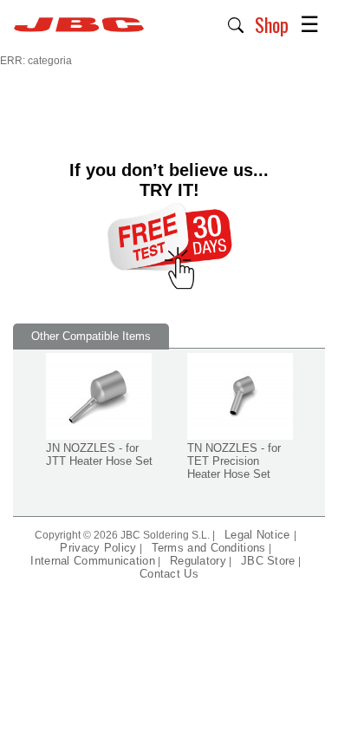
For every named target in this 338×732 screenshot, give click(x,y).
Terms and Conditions (209, 547)
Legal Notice (259, 534)
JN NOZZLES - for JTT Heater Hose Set (99, 454)
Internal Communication (92, 560)
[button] (236, 23)
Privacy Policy (98, 547)
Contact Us (169, 573)
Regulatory (198, 560)
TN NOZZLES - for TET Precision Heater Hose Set (234, 460)
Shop (272, 24)
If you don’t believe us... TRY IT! (169, 179)
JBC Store (268, 560)
